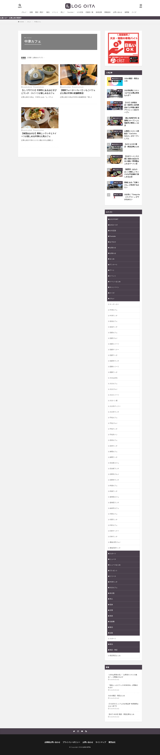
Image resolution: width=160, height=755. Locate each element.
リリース (113, 576)
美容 (111, 616)
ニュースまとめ (115, 565)
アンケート (113, 264)
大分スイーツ (114, 395)
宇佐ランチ (113, 429)
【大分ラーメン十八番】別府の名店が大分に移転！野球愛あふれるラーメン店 (131, 160)
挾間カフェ (113, 451)
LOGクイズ (114, 225)
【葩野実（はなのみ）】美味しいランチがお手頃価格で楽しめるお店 (131, 173)
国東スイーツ (114, 366)
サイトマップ (101, 742)
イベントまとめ (115, 281)
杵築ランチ (113, 491)
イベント (55, 12)
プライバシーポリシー (71, 742)
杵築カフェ (113, 485)
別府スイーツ (114, 344)
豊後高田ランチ (115, 548)
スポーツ (113, 553)
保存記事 (99, 12)
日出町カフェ (114, 463)
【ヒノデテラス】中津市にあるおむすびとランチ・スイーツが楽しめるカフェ (38, 91)
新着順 (23, 57)
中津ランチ (113, 315)
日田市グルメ (114, 474)
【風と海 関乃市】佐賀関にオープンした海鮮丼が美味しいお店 (131, 121)
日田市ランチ (114, 480)
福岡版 (127, 12)
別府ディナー (114, 349)
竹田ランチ (113, 519)
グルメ (24, 12)
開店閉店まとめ (118, 78)
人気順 (29, 57)
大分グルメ (113, 389)
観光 (48, 12)
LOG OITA (86, 747)
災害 (111, 610)
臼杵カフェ (113, 525)
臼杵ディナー (114, 531)
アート (112, 270)
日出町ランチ (114, 468)
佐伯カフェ (113, 321)
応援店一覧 (89, 12)
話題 (31, 12)
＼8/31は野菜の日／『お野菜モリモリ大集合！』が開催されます (122, 676)
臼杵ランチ (113, 536)
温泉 (111, 604)
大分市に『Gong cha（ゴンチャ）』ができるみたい (132, 196)
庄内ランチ (113, 446)
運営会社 (112, 742)
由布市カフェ (114, 508)
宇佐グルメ (113, 423)
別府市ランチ (114, 361)
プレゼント (113, 570)
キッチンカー (114, 304)
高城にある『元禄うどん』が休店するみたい (131, 184)
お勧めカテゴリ (38, 57)
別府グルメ (113, 338)
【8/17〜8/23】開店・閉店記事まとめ (121, 714)
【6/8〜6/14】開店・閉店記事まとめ (131, 145)
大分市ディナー (115, 406)
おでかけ (113, 242)
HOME (22, 22)
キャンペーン (114, 287)
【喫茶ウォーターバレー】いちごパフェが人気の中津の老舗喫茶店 (77, 91)
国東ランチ (113, 372)
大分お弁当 (113, 378)
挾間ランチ (113, 457)
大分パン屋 (113, 400)
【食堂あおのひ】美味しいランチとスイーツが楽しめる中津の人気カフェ (38, 134)
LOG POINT (114, 219)
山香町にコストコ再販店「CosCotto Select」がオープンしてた (131, 134)
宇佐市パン (113, 434)
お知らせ (113, 247)
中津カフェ (37, 22)
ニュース (113, 559)
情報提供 (107, 12)
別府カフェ (113, 332)
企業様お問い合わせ (52, 742)
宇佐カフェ (113, 417)
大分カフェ (113, 383)
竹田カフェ (113, 514)
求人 (62, 12)
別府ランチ (113, 355)
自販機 (112, 621)
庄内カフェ (113, 440)
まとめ (112, 259)
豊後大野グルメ (115, 542)
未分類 (112, 593)
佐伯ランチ (113, 327)
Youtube (70, 12)
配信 (111, 644)
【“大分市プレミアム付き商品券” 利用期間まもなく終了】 (123, 705)
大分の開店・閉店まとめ (131, 79)
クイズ (134, 12)
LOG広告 (80, 12)
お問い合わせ (117, 12)
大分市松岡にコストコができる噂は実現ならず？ (131, 92)
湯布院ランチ (114, 502)
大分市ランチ (118, 118)
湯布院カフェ (114, 497)
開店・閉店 (39, 12)
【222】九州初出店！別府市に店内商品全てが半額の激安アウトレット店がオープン (131, 107)
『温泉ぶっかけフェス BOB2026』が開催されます (123, 686)
